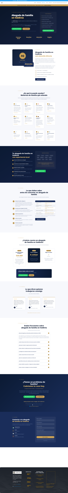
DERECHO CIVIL (29, 486)
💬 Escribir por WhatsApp (17, 28)
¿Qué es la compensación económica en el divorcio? (27, 357)
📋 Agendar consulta (40, 79)
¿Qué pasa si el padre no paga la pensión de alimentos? (28, 345)
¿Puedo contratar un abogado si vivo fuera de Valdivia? (28, 367)
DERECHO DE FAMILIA (29, 478)
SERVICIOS (43, 2)
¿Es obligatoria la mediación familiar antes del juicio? (27, 351)
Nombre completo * (39, 418)
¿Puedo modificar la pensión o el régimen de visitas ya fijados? (29, 364)
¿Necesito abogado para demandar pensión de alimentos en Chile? (30, 333)
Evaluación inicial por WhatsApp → (48, 30)
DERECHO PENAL (29, 474)
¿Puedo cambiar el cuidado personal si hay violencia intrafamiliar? (30, 348)
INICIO (35, 2)
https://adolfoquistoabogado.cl (34, 406)
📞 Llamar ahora (26, 28)
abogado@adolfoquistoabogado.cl (37, 404)
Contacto (50, 2)
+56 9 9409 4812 (29, 404)
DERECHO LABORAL (29, 482)
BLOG (47, 2)
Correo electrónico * (39, 422)
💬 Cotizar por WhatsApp (23, 275)
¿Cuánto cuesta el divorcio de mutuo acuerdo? (26, 354)
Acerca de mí (39, 2)
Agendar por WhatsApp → (47, 5)
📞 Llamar (31, 275)
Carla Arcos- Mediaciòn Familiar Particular (60, 2)
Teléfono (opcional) (39, 426)
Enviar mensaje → (45, 437)
